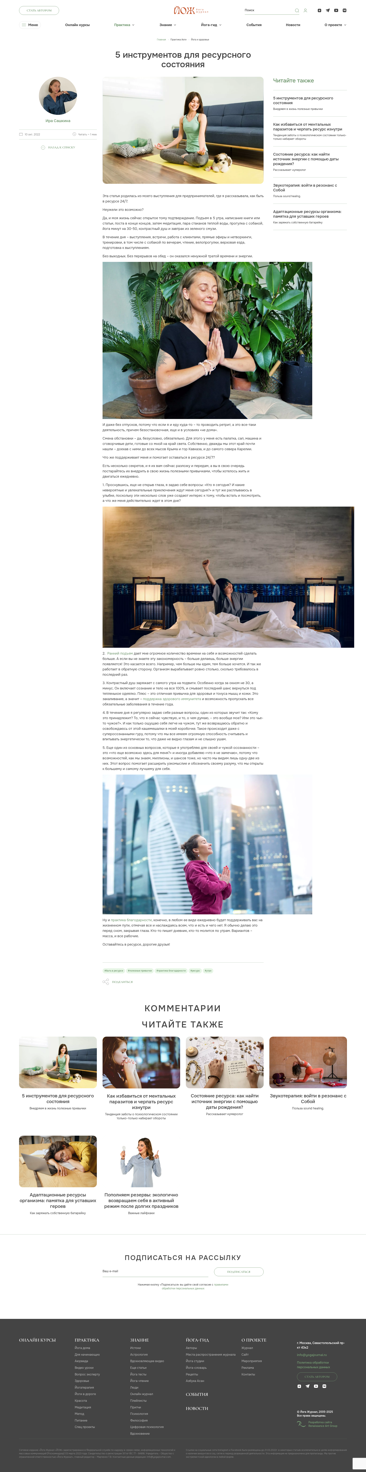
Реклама (248, 1368)
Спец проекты (85, 1427)
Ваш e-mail (110, 1271)
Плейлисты (138, 1401)
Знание (166, 25)
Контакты (248, 1374)
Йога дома (82, 1348)
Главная (161, 39)
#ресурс (195, 970)
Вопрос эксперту (87, 1374)
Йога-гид (209, 25)
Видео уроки (84, 1368)
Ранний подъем (120, 653)
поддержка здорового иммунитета (172, 699)
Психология (139, 1414)
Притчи (135, 1407)
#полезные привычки (140, 970)
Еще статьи (138, 1368)
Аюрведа (81, 1361)
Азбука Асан (195, 1381)
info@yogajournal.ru (312, 1355)
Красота (81, 1401)
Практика (122, 25)
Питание (81, 1420)
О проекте (333, 25)
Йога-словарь (196, 1368)
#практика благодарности (171, 970)
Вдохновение (140, 1434)
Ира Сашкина (58, 120)
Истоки (135, 1348)
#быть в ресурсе (113, 970)
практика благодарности (131, 920)
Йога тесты (138, 1374)
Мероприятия (252, 1361)
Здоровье (82, 1381)
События (254, 25)
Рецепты (192, 1374)
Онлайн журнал (141, 1394)
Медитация (83, 1407)
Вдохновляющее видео (147, 1361)
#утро (208, 970)
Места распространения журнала (211, 1355)
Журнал (247, 1348)
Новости (293, 25)
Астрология (139, 1355)
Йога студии (195, 1361)
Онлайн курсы (77, 25)
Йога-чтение (139, 1381)
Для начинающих (87, 1355)
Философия (139, 1420)
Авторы (191, 1348)
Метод (79, 1414)
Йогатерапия (84, 1388)
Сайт (245, 1355)
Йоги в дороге (85, 1394)
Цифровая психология (147, 1427)
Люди (134, 1388)
